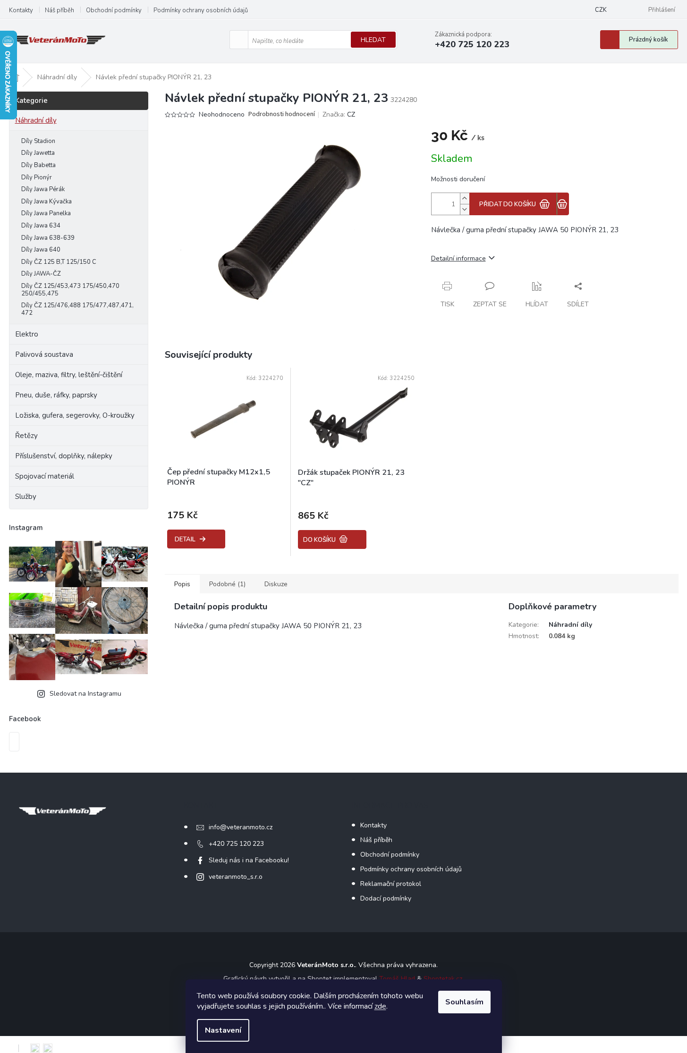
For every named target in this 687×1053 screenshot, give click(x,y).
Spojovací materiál (44, 476)
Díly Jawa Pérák (43, 189)
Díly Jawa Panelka (46, 213)
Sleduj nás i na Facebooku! (249, 860)
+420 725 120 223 (236, 843)
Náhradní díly (36, 120)
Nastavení (223, 1030)
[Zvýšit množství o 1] (464, 198)
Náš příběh (59, 10)
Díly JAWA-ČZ (41, 274)
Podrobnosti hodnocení (281, 114)
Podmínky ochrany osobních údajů (200, 10)
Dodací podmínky (385, 898)
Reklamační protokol (390, 883)
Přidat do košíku (507, 204)
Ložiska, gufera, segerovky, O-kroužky (75, 415)
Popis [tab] (182, 584)
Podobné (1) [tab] (227, 584)
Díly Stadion (38, 141)
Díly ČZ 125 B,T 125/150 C (58, 262)
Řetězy (26, 435)
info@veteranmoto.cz (240, 827)
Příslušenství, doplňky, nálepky (63, 456)
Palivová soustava (44, 354)
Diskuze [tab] (276, 584)
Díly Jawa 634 (40, 225)
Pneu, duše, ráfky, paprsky (56, 395)
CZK (601, 10)
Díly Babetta (38, 165)
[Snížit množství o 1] (464, 209)
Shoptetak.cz (443, 978)
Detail (185, 539)
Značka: (338, 114)
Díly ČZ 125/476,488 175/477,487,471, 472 (77, 309)
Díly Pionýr (36, 177)
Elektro (26, 334)
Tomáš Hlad (397, 978)
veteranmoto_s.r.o (236, 876)
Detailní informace (458, 258)
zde (380, 1006)
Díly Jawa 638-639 (48, 238)
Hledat (373, 39)
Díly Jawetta (38, 153)
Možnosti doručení (458, 179)
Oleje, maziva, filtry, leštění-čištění (68, 374)
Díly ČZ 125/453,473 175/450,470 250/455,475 (70, 290)
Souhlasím (464, 1002)
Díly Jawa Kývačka (46, 201)
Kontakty (21, 10)
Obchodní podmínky (114, 10)
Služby (25, 496)
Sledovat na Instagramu (85, 693)
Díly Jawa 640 (40, 249)
